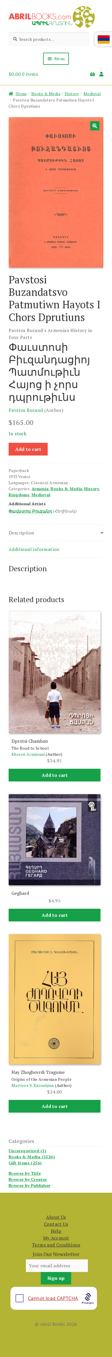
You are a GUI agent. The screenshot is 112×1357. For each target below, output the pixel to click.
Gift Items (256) (25, 1163)
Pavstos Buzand (26, 410)
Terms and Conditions (56, 1245)
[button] (94, 125)
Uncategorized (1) (28, 1150)
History (72, 93)
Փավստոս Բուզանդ (30, 511)
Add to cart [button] (54, 775)
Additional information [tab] (34, 549)
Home (21, 93)
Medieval (92, 93)
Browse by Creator (28, 1179)
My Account (56, 1238)
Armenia (40, 488)
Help (56, 1231)
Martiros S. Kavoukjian (32, 1085)
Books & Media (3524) (32, 1156)
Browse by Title (25, 1173)
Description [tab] (21, 533)
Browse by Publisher (30, 1185)
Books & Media (45, 93)
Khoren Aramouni (28, 754)
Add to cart (28, 449)
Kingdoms (19, 494)
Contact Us (56, 1224)
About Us (56, 1217)
